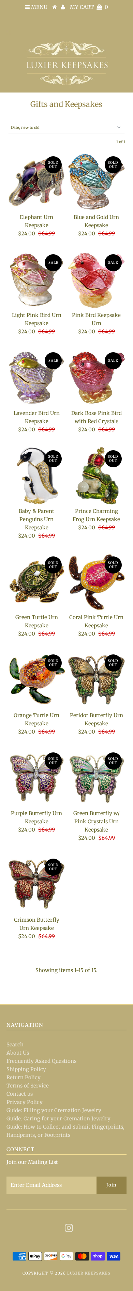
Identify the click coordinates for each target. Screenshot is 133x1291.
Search (15, 1044)
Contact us (19, 1094)
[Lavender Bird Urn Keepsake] (36, 377)
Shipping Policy (26, 1069)
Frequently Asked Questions (41, 1061)
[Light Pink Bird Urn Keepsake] (36, 279)
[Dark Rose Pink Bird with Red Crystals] (96, 377)
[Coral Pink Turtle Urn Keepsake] (96, 582)
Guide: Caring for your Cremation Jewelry (58, 1118)
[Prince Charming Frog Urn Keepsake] (96, 475)
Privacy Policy (24, 1102)
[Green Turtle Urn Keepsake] (36, 582)
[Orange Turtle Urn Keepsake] (36, 680)
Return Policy (23, 1077)
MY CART (89, 7)
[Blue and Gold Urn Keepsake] (96, 181)
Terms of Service (27, 1085)
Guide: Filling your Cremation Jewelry (53, 1110)
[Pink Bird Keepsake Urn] (96, 279)
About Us (17, 1052)
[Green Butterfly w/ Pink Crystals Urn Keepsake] (96, 778)
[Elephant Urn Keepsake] (36, 181)
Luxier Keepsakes (88, 1273)
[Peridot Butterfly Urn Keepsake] (96, 680)
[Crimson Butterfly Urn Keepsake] (36, 884)
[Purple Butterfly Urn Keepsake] (36, 778)
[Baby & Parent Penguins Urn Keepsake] (36, 475)
